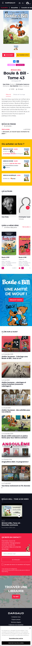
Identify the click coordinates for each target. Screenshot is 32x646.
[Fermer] (30, 628)
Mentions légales (16, 622)
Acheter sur (6, 178)
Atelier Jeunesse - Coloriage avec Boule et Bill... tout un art (15, 357)
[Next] (28, 207)
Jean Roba (6, 84)
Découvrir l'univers (16, 300)
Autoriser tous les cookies (16, 643)
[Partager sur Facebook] (17, 61)
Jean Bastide (14, 86)
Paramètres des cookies (16, 638)
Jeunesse (11, 65)
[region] (16, 636)
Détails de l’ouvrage (19, 94)
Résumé (8, 94)
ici (7, 571)
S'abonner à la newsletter (16, 624)
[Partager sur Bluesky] (14, 61)
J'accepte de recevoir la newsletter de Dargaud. (17, 564)
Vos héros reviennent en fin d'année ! (16, 487)
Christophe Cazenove (22, 84)
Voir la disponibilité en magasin (10, 165)
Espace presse (16, 619)
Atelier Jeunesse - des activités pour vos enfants (16, 411)
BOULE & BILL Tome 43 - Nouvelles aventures (11, 524)
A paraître (4, 7)
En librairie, (12, 163)
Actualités (14, 7)
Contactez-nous (16, 617)
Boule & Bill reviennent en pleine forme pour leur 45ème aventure (15, 437)
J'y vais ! (16, 596)
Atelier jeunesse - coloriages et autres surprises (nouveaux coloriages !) (14, 384)
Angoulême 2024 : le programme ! (15, 462)
